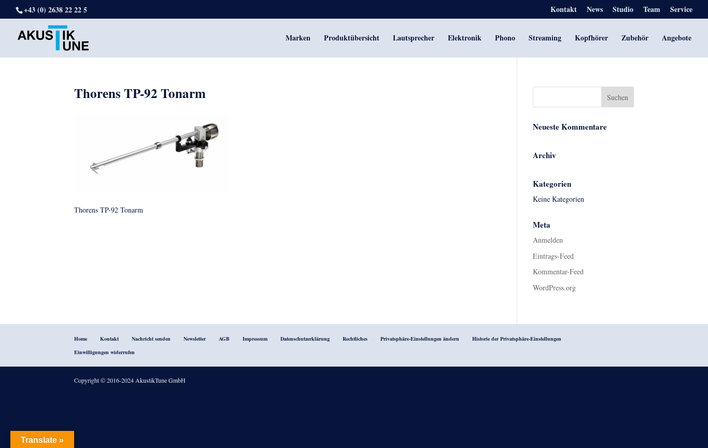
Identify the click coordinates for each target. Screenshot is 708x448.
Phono (505, 38)
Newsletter (194, 338)
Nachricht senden (151, 338)
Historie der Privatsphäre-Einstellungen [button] (516, 338)
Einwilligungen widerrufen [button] (104, 352)
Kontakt (563, 10)
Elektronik (465, 38)
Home (80, 338)
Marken (298, 38)
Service (681, 10)
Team (651, 10)
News (595, 10)
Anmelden (548, 240)
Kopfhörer (591, 38)
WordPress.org (554, 287)
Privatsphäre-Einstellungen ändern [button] (419, 338)
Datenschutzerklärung (305, 338)
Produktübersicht (351, 38)
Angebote (676, 38)
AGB (224, 338)
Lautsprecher (413, 38)
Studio (623, 10)
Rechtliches (355, 338)
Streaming (545, 38)
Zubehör (634, 38)
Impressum (255, 338)
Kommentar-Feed (558, 271)
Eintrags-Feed (553, 256)
